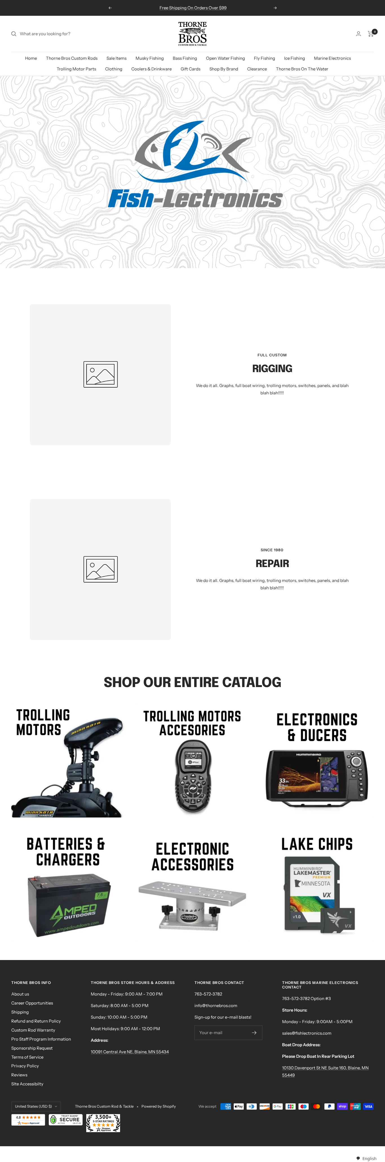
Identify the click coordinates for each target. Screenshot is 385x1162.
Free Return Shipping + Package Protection (193, 7)
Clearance (257, 69)
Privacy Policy (25, 1065)
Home (31, 58)
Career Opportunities (32, 1003)
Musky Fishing (150, 58)
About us (20, 994)
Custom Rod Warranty (33, 1030)
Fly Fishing (264, 58)
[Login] (358, 33)
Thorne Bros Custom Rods (72, 58)
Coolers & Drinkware (151, 69)
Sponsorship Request (32, 1048)
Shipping (20, 1012)
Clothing (113, 69)
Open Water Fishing (225, 58)
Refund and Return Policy (36, 1021)
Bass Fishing (185, 58)
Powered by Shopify (158, 1106)
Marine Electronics (332, 58)
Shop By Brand (223, 69)
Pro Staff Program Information (41, 1039)
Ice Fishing (294, 58)
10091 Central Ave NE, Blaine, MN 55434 (130, 1051)
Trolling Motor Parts (76, 69)
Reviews (19, 1074)
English (369, 1158)
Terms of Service (27, 1057)
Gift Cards (190, 69)
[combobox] (366, 1158)
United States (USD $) (33, 1106)
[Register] (254, 1033)
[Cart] (371, 34)
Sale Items (117, 58)
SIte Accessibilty (27, 1084)
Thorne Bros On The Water (302, 69)
